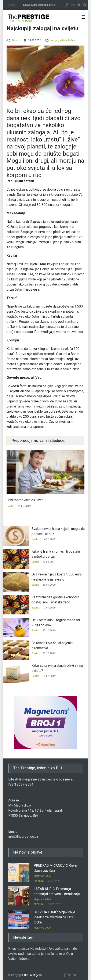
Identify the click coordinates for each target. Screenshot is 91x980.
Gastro (16, 40)
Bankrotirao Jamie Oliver (25, 500)
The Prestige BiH (34, 975)
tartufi (71, 40)
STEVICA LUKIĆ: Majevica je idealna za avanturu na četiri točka (54, 917)
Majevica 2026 (42, 876)
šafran (63, 40)
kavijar (54, 40)
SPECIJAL (39, 881)
